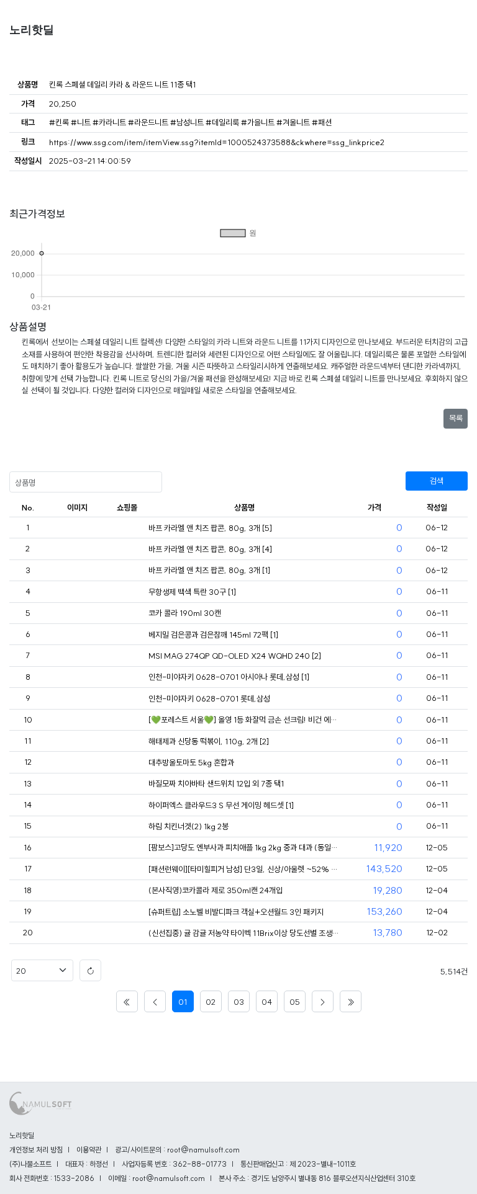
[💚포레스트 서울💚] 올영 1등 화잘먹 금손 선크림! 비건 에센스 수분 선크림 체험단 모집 (244, 719)
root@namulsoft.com (168, 1178)
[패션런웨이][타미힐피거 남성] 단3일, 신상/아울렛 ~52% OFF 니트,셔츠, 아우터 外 (244, 869)
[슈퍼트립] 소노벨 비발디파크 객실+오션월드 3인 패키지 (236, 912)
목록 (456, 418)
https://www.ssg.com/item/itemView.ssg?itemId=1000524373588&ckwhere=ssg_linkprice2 (216, 142)
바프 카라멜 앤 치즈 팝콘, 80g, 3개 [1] (209, 570)
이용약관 (88, 1149)
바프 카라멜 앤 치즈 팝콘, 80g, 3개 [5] (210, 528)
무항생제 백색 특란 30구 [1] (192, 592)
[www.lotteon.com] (126, 848)
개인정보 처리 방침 (36, 1149)
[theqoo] (126, 720)
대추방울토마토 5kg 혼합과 (191, 762)
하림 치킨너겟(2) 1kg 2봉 (188, 826)
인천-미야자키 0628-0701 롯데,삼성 (209, 698)
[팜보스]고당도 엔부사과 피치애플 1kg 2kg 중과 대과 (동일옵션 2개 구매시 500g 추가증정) (244, 847)
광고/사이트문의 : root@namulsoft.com (177, 1149)
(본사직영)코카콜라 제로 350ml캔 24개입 (215, 890)
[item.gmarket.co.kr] (126, 933)
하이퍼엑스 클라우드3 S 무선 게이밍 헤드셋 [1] (221, 805)
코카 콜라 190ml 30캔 (184, 613)
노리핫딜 (31, 30)
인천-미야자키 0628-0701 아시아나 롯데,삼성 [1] (228, 677)
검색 (436, 481)
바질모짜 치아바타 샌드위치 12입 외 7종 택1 (216, 783)
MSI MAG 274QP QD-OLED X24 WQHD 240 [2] (234, 656)
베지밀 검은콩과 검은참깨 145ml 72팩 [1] (213, 634)
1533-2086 (74, 1178)
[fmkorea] (126, 528)
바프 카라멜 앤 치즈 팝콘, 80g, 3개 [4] (210, 549)
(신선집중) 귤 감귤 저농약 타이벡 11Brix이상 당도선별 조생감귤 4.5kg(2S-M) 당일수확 (244, 933)
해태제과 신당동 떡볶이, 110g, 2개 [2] (208, 741)
